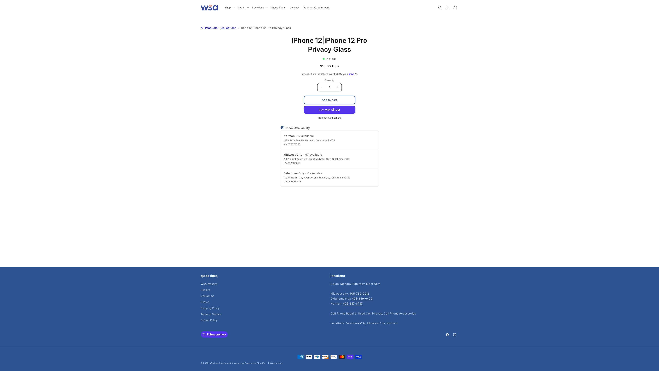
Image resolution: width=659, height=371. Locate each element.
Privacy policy (275, 363)
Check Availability (297, 128)
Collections (228, 28)
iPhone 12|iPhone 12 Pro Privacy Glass (265, 28)
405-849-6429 (362, 298)
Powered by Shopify (255, 363)
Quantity (329, 80)
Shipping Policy (210, 307)
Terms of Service (211, 313)
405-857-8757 (353, 303)
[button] (229, 7)
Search (205, 301)
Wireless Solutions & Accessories (227, 363)
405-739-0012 (359, 293)
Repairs (205, 289)
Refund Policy (209, 320)
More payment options (329, 118)
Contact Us (207, 295)
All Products (209, 28)
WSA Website (209, 283)
